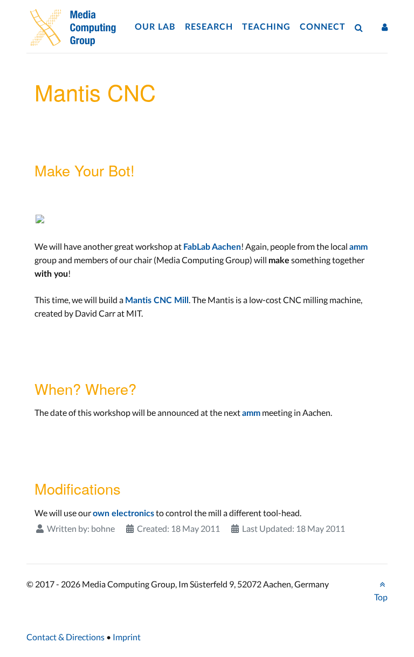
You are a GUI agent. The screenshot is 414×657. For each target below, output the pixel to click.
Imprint (127, 637)
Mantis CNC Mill (157, 300)
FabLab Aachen (212, 247)
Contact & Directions (65, 637)
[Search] (361, 27)
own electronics (123, 513)
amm (358, 247)
